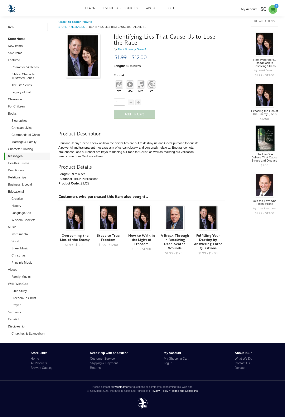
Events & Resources (120, 8)
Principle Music (21, 262)
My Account (249, 9)
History (16, 205)
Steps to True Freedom (108, 237)
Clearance (15, 99)
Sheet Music (20, 248)
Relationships (17, 177)
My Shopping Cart (176, 358)
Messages (15, 156)
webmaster (122, 386)
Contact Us (242, 363)
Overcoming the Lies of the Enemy (75, 237)
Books (12, 113)
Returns (95, 367)
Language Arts (21, 213)
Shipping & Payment (104, 363)
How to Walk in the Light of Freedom (141, 239)
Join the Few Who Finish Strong (264, 202)
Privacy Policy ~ (161, 390)
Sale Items (15, 53)
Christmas (18, 255)
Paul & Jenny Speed (132, 49)
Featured (14, 60)
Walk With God (18, 284)
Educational (16, 191)
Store (170, 8)
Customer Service (102, 358)
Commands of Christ (25, 134)
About (151, 8)
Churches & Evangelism (28, 333)
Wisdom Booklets (23, 220)
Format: (119, 75)
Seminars (14, 312)
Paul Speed (267, 70)
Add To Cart (134, 114)
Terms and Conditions (185, 390)
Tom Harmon (266, 208)
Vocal (15, 241)
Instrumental (19, 234)
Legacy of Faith (21, 92)
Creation (17, 198)
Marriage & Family (24, 142)
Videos (12, 269)
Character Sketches (25, 67)
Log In (168, 363)
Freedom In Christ (23, 298)
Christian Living (21, 127)
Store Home (16, 38)
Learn (90, 8)
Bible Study (19, 291)
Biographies (19, 120)
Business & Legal (20, 184)
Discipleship (16, 326)
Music (12, 227)
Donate (240, 367)
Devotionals (16, 170)
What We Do (243, 358)
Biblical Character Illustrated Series (23, 76)
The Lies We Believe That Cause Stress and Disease (264, 157)
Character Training (20, 149)
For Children (16, 106)
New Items (15, 46)
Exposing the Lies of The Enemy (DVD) (264, 112)
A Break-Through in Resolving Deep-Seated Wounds (175, 241)
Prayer (16, 305)
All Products (39, 363)
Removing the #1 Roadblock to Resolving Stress (264, 63)
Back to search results (76, 21)
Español (13, 319)
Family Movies (21, 276)
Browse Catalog (41, 367)
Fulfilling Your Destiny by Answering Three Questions (208, 241)
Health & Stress (18, 163)
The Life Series (21, 85)
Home (35, 358)
